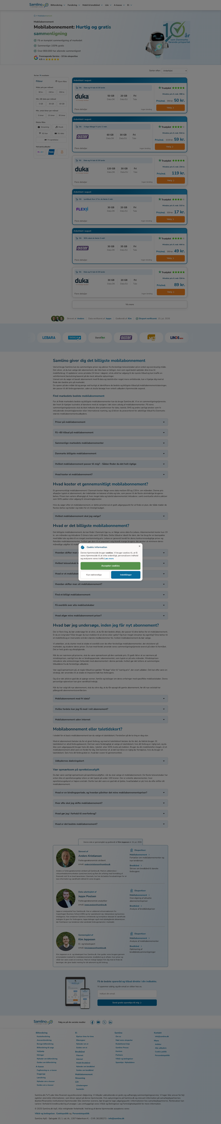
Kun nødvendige (94, 574)
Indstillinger (126, 574)
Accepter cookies (110, 565)
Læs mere (109, 558)
